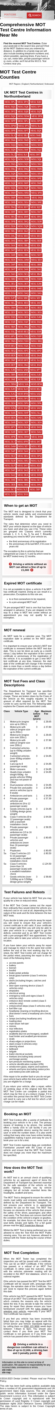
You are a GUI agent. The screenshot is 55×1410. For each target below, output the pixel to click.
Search (36, 15)
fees (34, 1145)
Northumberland (36, 84)
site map (6, 1372)
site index (7, 1370)
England (25, 84)
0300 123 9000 (31, 1326)
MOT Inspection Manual (31, 1225)
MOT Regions (14, 84)
